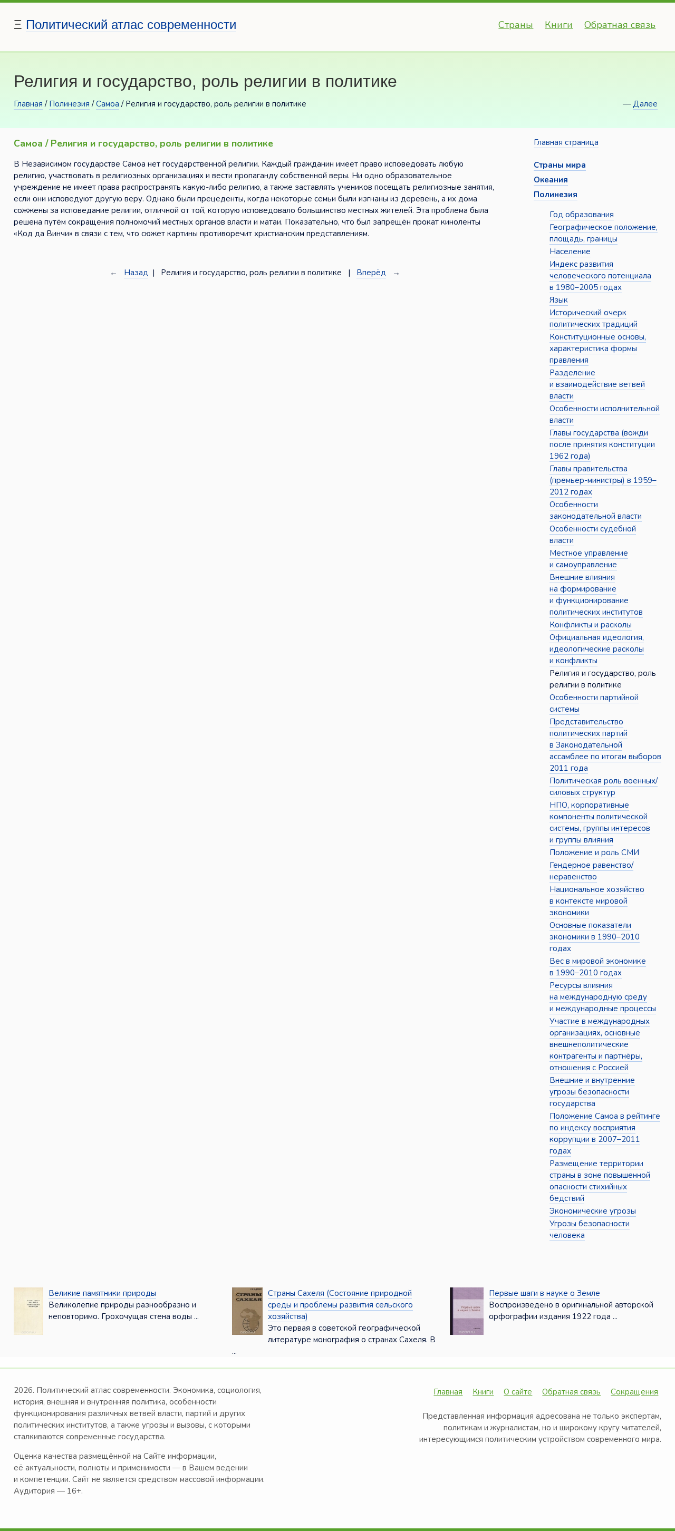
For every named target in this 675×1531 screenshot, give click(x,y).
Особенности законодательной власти (595, 510)
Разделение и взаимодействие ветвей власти (597, 384)
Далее (645, 104)
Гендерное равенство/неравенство (591, 871)
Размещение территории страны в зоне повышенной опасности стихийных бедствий (599, 1181)
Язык (558, 300)
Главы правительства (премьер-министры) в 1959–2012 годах (603, 480)
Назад (136, 272)
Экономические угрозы (592, 1211)
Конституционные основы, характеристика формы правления (597, 348)
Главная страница (566, 142)
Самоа (107, 104)
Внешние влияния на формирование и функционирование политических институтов (596, 594)
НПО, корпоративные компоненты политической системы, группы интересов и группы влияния (599, 822)
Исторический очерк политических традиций (593, 318)
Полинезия (69, 104)
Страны (515, 24)
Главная (28, 104)
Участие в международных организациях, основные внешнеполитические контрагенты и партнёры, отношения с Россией (599, 1044)
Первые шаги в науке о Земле (544, 1293)
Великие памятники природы (102, 1293)
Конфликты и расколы (590, 624)
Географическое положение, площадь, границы (603, 233)
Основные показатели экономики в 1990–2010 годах (594, 937)
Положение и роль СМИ (594, 852)
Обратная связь (619, 24)
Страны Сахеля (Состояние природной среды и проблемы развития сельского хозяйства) (340, 1305)
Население (570, 251)
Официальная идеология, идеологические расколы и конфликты (596, 649)
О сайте (518, 1392)
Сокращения (634, 1392)
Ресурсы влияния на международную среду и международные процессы (602, 997)
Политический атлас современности (131, 24)
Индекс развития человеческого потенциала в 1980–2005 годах (600, 276)
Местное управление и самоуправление (588, 559)
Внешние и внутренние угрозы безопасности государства (592, 1092)
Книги (559, 24)
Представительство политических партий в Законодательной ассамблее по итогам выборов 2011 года (605, 744)
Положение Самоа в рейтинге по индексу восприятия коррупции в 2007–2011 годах (604, 1133)
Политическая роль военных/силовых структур (603, 787)
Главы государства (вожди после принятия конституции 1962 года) (602, 444)
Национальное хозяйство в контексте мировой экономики (596, 901)
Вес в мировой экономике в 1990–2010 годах (597, 967)
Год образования (581, 214)
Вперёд (371, 272)
